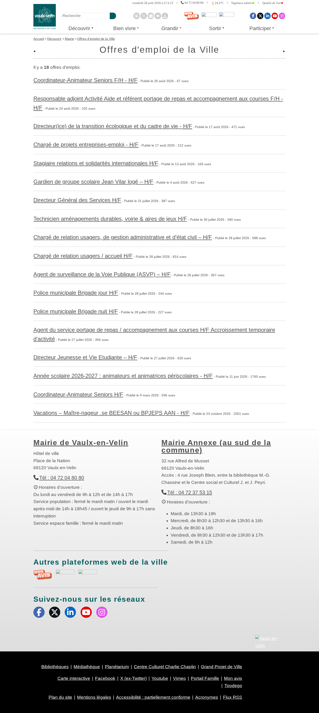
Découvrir (79, 28)
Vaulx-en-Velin (44, 16)
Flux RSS (232, 697)
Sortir (215, 28)
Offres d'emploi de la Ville (96, 39)
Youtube (275, 16)
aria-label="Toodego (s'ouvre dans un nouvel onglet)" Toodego (65, 574)
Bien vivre (124, 28)
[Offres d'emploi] (151, 16)
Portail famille (226, 16)
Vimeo (179, 678)
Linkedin (267, 16)
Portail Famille (205, 678)
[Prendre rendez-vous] (136, 16)
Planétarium (117, 666)
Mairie (69, 39)
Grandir (169, 28)
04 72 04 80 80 (194, 2)
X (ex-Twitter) (260, 16)
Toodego (209, 16)
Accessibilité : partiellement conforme (153, 697)
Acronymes (206, 697)
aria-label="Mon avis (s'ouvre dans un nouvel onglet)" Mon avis (42, 575)
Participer (260, 28)
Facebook (253, 16)
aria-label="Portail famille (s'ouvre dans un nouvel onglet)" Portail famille (87, 574)
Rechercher (113, 16)
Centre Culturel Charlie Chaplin (165, 666)
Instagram (282, 16)
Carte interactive (73, 678)
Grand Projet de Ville (221, 666)
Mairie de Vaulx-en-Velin (80, 442)
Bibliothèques (55, 666)
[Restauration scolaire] (144, 16)
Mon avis (191, 16)
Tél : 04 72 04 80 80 (61, 478)
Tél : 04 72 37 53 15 (189, 492)
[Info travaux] (165, 16)
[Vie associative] (158, 16)
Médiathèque (87, 666)
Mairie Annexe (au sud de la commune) (216, 446)
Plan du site (60, 697)
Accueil (38, 39)
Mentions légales (94, 697)
